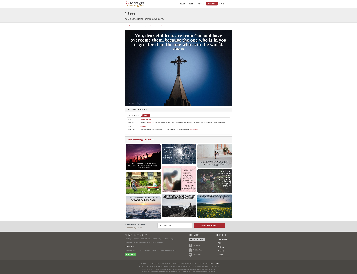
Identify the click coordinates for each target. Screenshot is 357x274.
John (143, 110)
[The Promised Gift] (179, 154)
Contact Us (197, 254)
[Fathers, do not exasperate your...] (214, 181)
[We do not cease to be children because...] (143, 157)
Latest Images (143, 26)
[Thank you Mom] (179, 179)
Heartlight (143, 126)
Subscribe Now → (209, 225)
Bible (191, 4)
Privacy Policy (214, 263)
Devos (182, 4)
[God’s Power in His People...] (214, 156)
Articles (201, 4)
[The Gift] (143, 207)
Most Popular (154, 26)
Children (142, 119)
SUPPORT (129, 246)
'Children (150, 139)
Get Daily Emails (196, 240)
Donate (130, 254)
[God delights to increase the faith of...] (179, 205)
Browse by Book (166, 26)
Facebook (196, 245)
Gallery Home (131, 26)
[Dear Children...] (143, 183)
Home (220, 255)
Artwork (212, 4)
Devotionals (222, 239)
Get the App (197, 250)
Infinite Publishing (156, 242)
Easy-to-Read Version (179, 266)
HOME (221, 4)
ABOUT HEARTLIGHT (136, 235)
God (147, 119)
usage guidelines (193, 129)
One (150, 119)
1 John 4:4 (151, 122)
